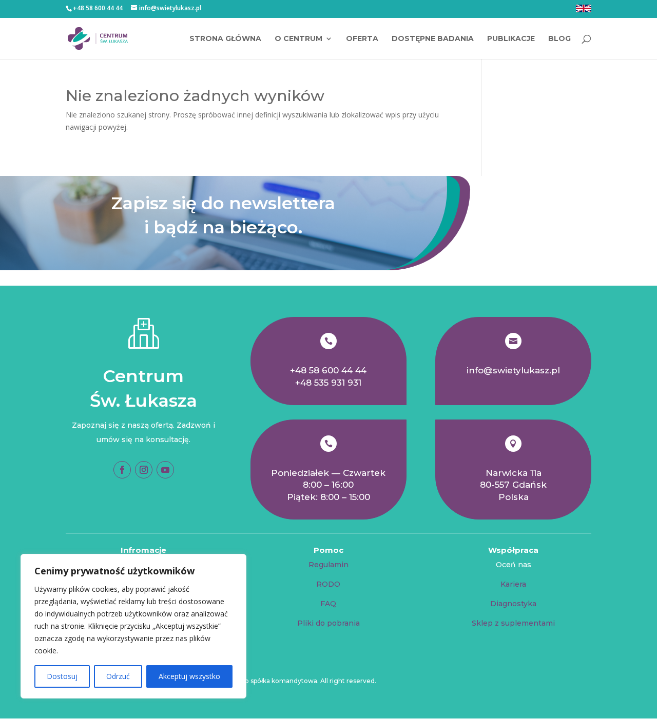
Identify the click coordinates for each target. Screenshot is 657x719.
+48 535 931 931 (328, 382)
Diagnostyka (513, 603)
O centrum (298, 39)
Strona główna (225, 39)
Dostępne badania (433, 39)
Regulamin (328, 564)
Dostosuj (62, 676)
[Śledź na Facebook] (122, 469)
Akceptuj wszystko (189, 676)
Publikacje (511, 39)
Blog (559, 39)
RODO (328, 584)
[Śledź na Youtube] (165, 469)
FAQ (328, 603)
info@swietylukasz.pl (513, 370)
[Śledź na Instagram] (143, 469)
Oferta (362, 39)
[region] (133, 626)
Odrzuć (118, 676)
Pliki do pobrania (328, 623)
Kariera (513, 584)
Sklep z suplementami (513, 623)
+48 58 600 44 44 (328, 370)
